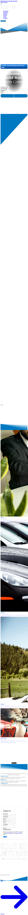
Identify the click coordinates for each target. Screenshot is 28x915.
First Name (5, 813)
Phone (4, 819)
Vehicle (4, 828)
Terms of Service (18, 833)
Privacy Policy (10, 833)
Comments (5, 824)
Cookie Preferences (5, 875)
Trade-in (5, 12)
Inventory (5, 11)
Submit (5, 836)
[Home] (8, 8)
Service (5, 15)
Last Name (5, 816)
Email (4, 821)
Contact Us (3, 20)
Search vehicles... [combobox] (7, 829)
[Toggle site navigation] (1, 3)
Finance (5, 14)
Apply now (14, 763)
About (5, 16)
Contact (5, 18)
